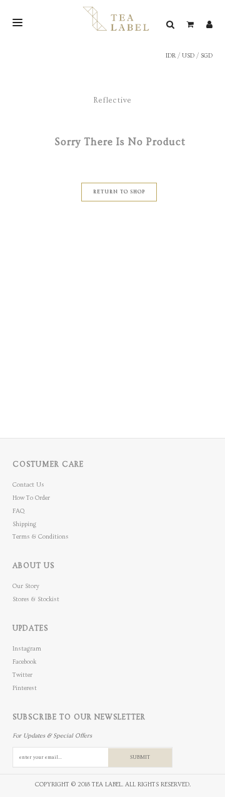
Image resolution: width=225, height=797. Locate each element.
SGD (206, 55)
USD (188, 55)
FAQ (18, 511)
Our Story (25, 586)
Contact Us (28, 485)
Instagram (26, 648)
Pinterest (24, 688)
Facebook (24, 662)
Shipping (24, 524)
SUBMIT (140, 757)
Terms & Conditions (40, 537)
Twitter (22, 675)
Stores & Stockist (35, 599)
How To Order (31, 498)
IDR (171, 55)
